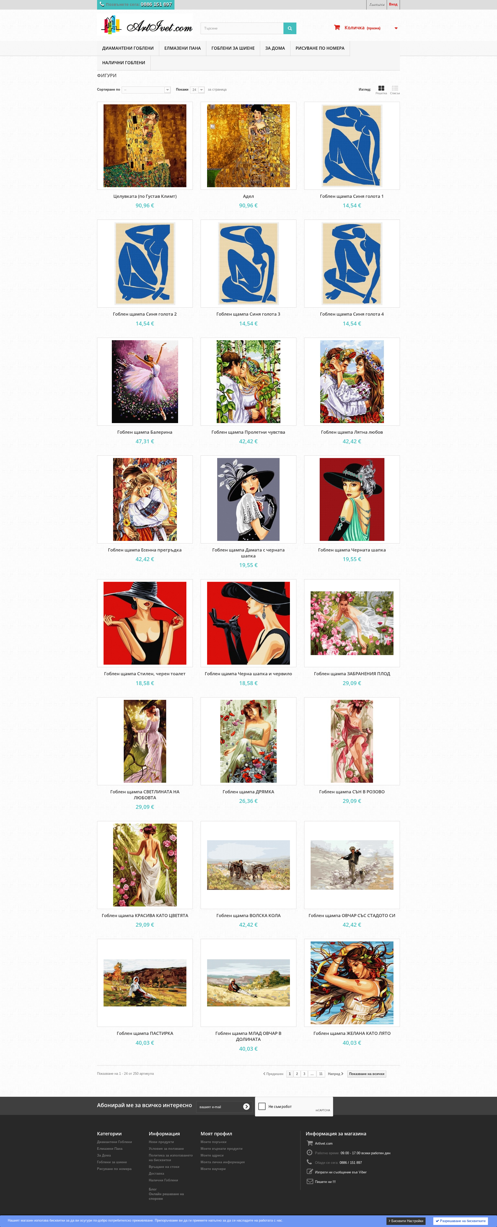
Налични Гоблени (123, 63)
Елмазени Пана (182, 48)
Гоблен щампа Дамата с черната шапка (248, 553)
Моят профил (216, 1133)
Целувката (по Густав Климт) (145, 196)
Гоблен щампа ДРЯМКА (248, 792)
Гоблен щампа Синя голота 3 (248, 314)
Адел (248, 196)
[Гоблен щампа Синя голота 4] (352, 263)
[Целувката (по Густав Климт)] (145, 145)
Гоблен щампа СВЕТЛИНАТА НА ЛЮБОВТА (144, 795)
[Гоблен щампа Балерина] (145, 381)
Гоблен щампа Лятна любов (352, 432)
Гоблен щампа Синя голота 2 (145, 314)
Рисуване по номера (320, 48)
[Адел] (248, 145)
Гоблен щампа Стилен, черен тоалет (145, 674)
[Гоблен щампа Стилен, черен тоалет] (145, 623)
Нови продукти (161, 1142)
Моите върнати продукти (222, 1149)
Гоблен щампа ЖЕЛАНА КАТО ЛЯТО (352, 1033)
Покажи (182, 89)
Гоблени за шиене (233, 48)
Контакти (376, 4)
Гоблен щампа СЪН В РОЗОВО (352, 792)
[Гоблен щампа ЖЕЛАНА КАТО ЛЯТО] (352, 982)
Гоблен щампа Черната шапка (352, 550)
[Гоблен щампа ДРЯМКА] (248, 741)
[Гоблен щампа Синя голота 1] (352, 145)
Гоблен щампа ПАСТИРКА (145, 1033)
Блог (153, 1189)
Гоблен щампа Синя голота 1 (352, 196)
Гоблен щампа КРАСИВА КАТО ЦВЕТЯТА (145, 915)
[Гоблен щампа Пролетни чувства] (248, 381)
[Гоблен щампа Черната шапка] (352, 499)
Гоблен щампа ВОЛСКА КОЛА (248, 915)
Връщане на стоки (164, 1167)
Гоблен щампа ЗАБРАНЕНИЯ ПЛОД (352, 674)
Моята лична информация (223, 1162)
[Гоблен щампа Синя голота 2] (145, 263)
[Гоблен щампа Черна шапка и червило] (248, 623)
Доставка (156, 1173)
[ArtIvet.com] (145, 24)
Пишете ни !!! (325, 1182)
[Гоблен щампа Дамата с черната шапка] (248, 499)
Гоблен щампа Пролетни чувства (248, 432)
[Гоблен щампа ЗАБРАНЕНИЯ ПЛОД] (352, 623)
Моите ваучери (213, 1169)
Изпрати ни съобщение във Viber (341, 1172)
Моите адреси (212, 1155)
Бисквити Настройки (406, 1221)
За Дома (275, 48)
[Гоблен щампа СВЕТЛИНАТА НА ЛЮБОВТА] (145, 741)
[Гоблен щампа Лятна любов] (352, 381)
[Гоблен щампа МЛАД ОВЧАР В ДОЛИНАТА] (248, 982)
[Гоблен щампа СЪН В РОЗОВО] (352, 741)
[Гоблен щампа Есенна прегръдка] (145, 499)
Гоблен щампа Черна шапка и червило (248, 674)
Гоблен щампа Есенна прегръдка (145, 550)
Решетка (381, 93)
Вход (393, 4)
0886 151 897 (156, 4)
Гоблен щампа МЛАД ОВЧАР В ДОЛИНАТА (248, 1036)
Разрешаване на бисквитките (462, 1221)
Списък (395, 93)
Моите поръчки (213, 1142)
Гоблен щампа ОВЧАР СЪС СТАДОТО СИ (352, 915)
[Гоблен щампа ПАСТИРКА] (145, 982)
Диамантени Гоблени (128, 48)
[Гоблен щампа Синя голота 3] (248, 263)
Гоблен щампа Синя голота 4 (352, 314)
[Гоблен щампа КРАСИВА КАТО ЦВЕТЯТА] (145, 865)
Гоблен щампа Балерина (144, 432)
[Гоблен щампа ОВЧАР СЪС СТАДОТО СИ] (352, 865)
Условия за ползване (166, 1149)
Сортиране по (108, 89)
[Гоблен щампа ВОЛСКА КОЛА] (248, 865)
